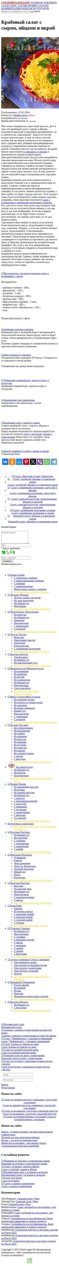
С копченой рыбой (24, 914)
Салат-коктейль (22, 688)
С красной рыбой (23, 917)
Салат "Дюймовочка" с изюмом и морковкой (25, 1041)
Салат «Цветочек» (44, 476)
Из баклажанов (22, 730)
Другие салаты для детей (27, 597)
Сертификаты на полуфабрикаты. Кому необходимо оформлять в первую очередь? (27, 1220)
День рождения (22, 863)
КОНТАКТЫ (29, 8)
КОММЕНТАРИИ (11, 8)
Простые (25, 883)
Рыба (19, 905)
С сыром (18, 951)
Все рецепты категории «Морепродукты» (26, 692)
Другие (22, 634)
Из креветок (20, 674)
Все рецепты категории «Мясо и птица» (35, 722)
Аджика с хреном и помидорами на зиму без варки (28, 1035)
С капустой (20, 804)
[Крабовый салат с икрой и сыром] (20, 422)
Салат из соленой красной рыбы (18, 1052)
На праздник (21, 838)
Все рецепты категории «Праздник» (33, 880)
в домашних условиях (35, 151)
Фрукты (23, 1002)
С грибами (19, 840)
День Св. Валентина (25, 866)
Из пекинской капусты (26, 787)
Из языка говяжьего (24, 708)
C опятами (19, 583)
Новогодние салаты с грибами (30, 589)
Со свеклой (20, 818)
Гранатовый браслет (25, 640)
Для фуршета (21, 657)
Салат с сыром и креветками (16, 1186)
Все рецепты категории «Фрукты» (32, 1010)
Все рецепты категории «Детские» (32, 609)
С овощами (20, 945)
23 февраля (20, 857)
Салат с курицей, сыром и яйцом (19, 1169)
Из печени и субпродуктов (28, 702)
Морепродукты (34, 668)
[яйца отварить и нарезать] (16, 355)
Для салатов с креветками (28, 968)
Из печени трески (23, 911)
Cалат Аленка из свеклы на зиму (19, 1047)
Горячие (18, 908)
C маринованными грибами (29, 580)
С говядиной (21, 716)
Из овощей (19, 988)
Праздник (26, 854)
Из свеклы (19, 750)
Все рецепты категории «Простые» (33, 903)
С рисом (18, 756)
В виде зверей (21, 985)
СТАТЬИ (22, 5)
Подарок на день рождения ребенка (20, 1137)
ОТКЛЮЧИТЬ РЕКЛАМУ (15, 2)
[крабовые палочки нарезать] (17, 329)
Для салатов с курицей (26, 971)
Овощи (22, 784)
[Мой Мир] (19, 462)
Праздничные (21, 623)
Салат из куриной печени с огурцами (35, 1118)
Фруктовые (20, 606)
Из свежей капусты (24, 792)
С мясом (18, 900)
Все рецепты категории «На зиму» (32, 762)
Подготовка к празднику (21, 823)
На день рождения (24, 600)
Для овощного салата (25, 962)
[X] (33, 462)
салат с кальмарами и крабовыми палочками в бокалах (26, 201)
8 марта (18, 860)
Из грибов (19, 733)
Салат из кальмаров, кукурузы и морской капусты (29, 1114)
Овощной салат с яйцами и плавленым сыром (32, 521)
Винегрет (19, 637)
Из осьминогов (22, 679)
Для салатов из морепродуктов (30, 965)
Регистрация (8, 1087)
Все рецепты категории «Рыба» (31, 925)
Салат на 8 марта (10, 1180)
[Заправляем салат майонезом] (18, 400)
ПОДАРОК (43, 8)
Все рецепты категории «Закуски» (32, 665)
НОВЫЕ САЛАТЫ (38, 5)
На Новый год (21, 603)
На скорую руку (24, 767)
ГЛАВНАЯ (37, 2)
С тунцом (19, 922)
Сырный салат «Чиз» (28, 1198)
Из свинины (20, 705)
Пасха (17, 874)
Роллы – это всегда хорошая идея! (19, 1140)
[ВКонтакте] (5, 462)
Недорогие (19, 772)
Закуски (23, 654)
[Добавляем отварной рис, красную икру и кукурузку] (29, 383)
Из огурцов (20, 745)
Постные (25, 832)
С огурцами (20, 809)
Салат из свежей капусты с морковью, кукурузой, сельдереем (29, 1107)
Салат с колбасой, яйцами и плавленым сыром (33, 484)
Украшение (28, 982)
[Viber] (40, 462)
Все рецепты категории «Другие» (32, 651)
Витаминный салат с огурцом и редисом (23, 1175)
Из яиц (17, 990)
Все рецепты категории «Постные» (33, 852)
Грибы (21, 575)
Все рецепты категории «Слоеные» (33, 956)
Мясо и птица (32, 696)
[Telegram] (54, 462)
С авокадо (19, 798)
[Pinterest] (26, 462)
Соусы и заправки (39, 959)
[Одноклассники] (12, 462)
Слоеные (25, 928)
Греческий (19, 643)
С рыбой (18, 849)
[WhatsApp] (47, 462)
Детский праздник (24, 869)
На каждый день (22, 888)
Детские (23, 595)
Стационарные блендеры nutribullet (20, 1146)
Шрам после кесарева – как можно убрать (23, 1143)
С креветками (21, 626)
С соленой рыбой (23, 920)
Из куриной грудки (24, 699)
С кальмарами (21, 843)
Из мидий (19, 677)
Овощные (19, 620)
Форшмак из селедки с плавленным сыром (24, 1163)
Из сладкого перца (24, 753)
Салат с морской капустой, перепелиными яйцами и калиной (33, 506)
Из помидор (20, 747)
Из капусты (20, 614)
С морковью (20, 806)
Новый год (20, 711)
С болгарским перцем (25, 801)
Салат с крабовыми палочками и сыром (32, 513)
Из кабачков (20, 736)
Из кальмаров (21, 671)
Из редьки (19, 789)
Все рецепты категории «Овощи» (32, 821)
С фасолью (19, 759)
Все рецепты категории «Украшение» (34, 999)
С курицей (19, 628)
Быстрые (18, 886)
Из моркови (20, 742)
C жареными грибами (25, 578)
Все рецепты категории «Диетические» (35, 631)
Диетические (31, 612)
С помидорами (22, 812)
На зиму (23, 725)
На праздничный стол (25, 662)
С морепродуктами (24, 897)
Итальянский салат (11, 1027)
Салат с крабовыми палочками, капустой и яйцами (33, 494)
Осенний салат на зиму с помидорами (21, 1058)
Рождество (19, 877)
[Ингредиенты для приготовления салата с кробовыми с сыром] (29, 276)
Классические (21, 645)
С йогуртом (20, 1007)
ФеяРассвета (20, 115)
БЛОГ (13, 5)
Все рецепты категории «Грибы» (31, 592)
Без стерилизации (23, 728)
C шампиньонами (23, 586)
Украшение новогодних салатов (31, 996)
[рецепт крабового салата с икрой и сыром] (25, 451)
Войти (4, 1084)
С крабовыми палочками (27, 648)
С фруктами (20, 954)
